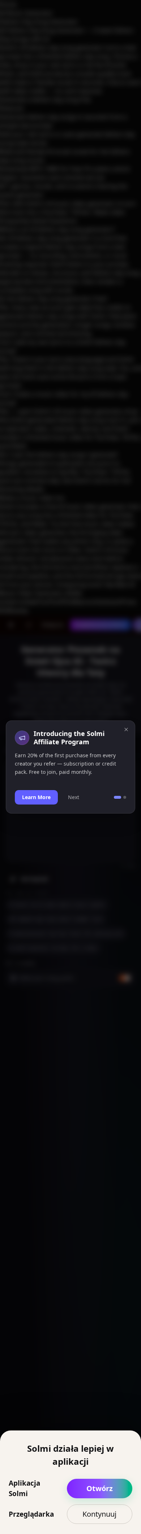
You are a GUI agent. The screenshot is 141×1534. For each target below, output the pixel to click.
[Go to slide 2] (124, 797)
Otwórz (99, 1488)
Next (73, 797)
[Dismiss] (126, 729)
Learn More (36, 797)
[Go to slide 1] (117, 797)
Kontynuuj (99, 1514)
